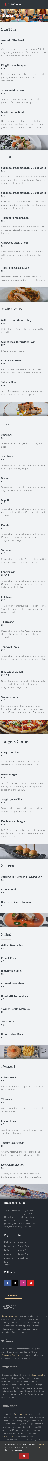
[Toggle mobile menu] (42, 4)
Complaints (23, 1258)
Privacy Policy (24, 1254)
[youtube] (30, 1283)
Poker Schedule (8, 1263)
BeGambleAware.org (10, 1316)
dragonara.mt (37, 1375)
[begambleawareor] (8, 1306)
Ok (24, 1456)
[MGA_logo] (9, 1366)
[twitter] (15, 1283)
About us (22, 1242)
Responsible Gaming (10, 1355)
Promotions (9, 1246)
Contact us (8, 1258)
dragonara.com (21, 1414)
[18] (7, 1340)
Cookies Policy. (41, 1446)
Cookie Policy (23, 1250)
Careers (7, 1254)
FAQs (6, 1250)
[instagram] (23, 1283)
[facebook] (7, 1283)
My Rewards (9, 1242)
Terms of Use (23, 1246)
